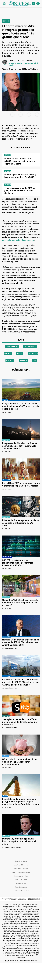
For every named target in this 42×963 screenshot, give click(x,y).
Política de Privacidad (21, 891)
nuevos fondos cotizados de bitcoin (18, 240)
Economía (23, 360)
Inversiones (33, 353)
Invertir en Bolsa (21, 861)
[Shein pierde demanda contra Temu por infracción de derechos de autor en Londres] (21, 705)
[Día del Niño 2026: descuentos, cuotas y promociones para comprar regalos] (21, 469)
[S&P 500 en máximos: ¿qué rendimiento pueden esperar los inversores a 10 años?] (21, 546)
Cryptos (7, 353)
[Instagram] (38, 3)
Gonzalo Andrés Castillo (11, 847)
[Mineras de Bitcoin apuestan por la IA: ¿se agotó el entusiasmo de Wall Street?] (21, 506)
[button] (4, 3)
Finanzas (9, 360)
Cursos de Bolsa (21, 880)
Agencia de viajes (21, 887)
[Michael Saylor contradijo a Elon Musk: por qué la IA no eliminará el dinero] (21, 825)
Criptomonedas (12, 347)
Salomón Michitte (9, 648)
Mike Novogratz (30, 347)
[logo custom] (20, 3)
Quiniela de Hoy (21, 883)
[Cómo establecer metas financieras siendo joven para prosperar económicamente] (21, 745)
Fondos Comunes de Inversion (21, 872)
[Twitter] (33, 3)
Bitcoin (20, 353)
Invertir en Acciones (21, 869)
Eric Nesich (7, 412)
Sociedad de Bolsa (21, 876)
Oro (34, 360)
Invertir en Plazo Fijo (21, 865)
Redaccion (6, 452)
